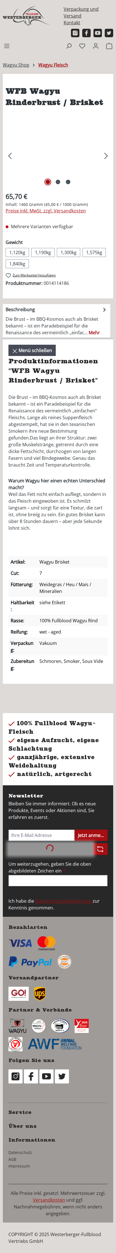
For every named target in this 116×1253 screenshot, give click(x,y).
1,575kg (94, 252)
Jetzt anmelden (93, 835)
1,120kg (17, 252)
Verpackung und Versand (81, 12)
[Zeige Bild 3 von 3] (68, 182)
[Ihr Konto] (95, 45)
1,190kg (43, 252)
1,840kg (17, 264)
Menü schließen (34, 350)
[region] (58, 155)
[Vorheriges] (10, 155)
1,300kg (69, 252)
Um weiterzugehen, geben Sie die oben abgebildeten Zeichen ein (49, 867)
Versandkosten (49, 1200)
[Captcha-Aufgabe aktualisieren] (100, 849)
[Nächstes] (106, 155)
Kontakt (72, 22)
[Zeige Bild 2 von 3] (58, 182)
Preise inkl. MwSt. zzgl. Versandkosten (46, 211)
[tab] (56, 320)
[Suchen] (68, 45)
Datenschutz (20, 1152)
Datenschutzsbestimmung (64, 901)
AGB (12, 1159)
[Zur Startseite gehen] (27, 15)
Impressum (19, 1166)
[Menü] (7, 45)
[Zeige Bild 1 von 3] (48, 182)
